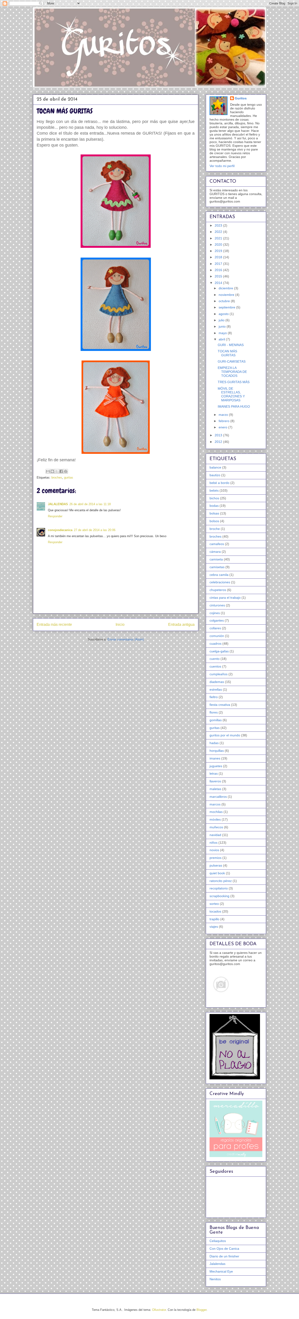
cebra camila (219, 575)
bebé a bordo (219, 483)
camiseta (216, 559)
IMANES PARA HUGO (234, 406)
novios (214, 850)
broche (215, 529)
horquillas (217, 750)
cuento (215, 659)
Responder (55, 516)
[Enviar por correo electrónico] (48, 471)
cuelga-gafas (219, 651)
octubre (225, 301)
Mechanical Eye (221, 1271)
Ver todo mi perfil (222, 166)
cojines (215, 613)
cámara (215, 551)
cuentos (215, 666)
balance (215, 467)
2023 (219, 225)
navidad (215, 835)
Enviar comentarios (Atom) (125, 639)
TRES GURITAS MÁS (233, 382)
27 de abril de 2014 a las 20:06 (94, 530)
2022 (219, 232)
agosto (224, 314)
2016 (219, 270)
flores (214, 712)
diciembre (226, 288)
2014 (219, 283)
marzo (224, 414)
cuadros (215, 643)
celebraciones (220, 582)
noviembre (227, 295)
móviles (215, 819)
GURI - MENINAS (231, 345)
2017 (219, 264)
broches (56, 477)
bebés (214, 490)
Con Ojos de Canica (224, 1248)
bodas (214, 505)
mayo (223, 333)
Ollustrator (159, 1310)
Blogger (201, 1310)
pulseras (216, 865)
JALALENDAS (58, 504)
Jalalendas (217, 1264)
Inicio (120, 624)
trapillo (214, 919)
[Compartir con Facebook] (61, 471)
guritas (68, 477)
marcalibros (218, 796)
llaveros (215, 781)
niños (213, 842)
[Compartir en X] (56, 471)
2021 (219, 238)
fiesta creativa (220, 705)
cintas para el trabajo (225, 597)
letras (214, 773)
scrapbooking (219, 896)
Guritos (241, 98)
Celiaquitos (218, 1241)
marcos (215, 804)
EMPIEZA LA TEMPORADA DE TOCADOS (232, 372)
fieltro (214, 697)
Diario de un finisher (224, 1256)
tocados (215, 911)
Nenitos (215, 1279)
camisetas (217, 567)
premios (215, 858)
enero (223, 427)
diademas (217, 682)
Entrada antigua (181, 624)
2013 (219, 435)
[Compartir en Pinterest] (65, 471)
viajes (214, 926)
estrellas (216, 689)
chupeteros (218, 590)
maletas (215, 789)
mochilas (216, 812)
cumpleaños (219, 674)
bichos (214, 498)
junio (223, 326)
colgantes (217, 620)
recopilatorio (219, 888)
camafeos (217, 544)
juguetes (216, 766)
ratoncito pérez (221, 881)
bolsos (214, 521)
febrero (224, 421)
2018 (219, 257)
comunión (217, 636)
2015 (219, 276)
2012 (219, 442)
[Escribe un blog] (52, 471)
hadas (214, 743)
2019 (219, 251)
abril (222, 339)
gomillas (216, 720)
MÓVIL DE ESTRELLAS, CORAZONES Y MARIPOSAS (231, 394)
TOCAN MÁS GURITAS (227, 353)
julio (222, 320)
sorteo (214, 904)
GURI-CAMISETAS (232, 361)
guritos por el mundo (225, 735)
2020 (219, 244)
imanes (215, 758)
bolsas (214, 513)
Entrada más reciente (54, 624)
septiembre (227, 307)
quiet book (217, 873)
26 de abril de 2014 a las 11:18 (90, 504)
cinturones (217, 605)
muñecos (216, 827)
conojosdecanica (60, 530)
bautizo (215, 475)
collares (215, 628)
